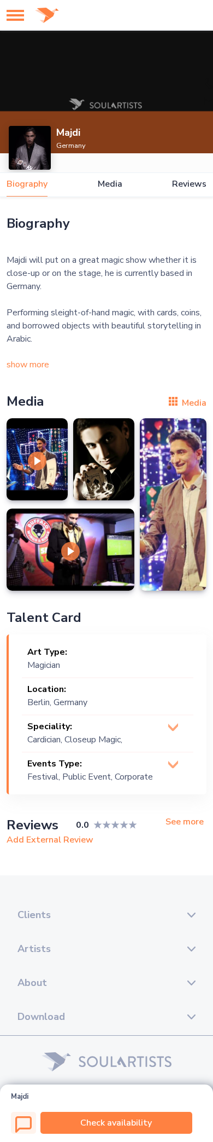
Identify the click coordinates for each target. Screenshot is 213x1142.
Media (110, 184)
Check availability (116, 1123)
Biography (27, 184)
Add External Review (50, 839)
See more (184, 822)
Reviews (189, 184)
